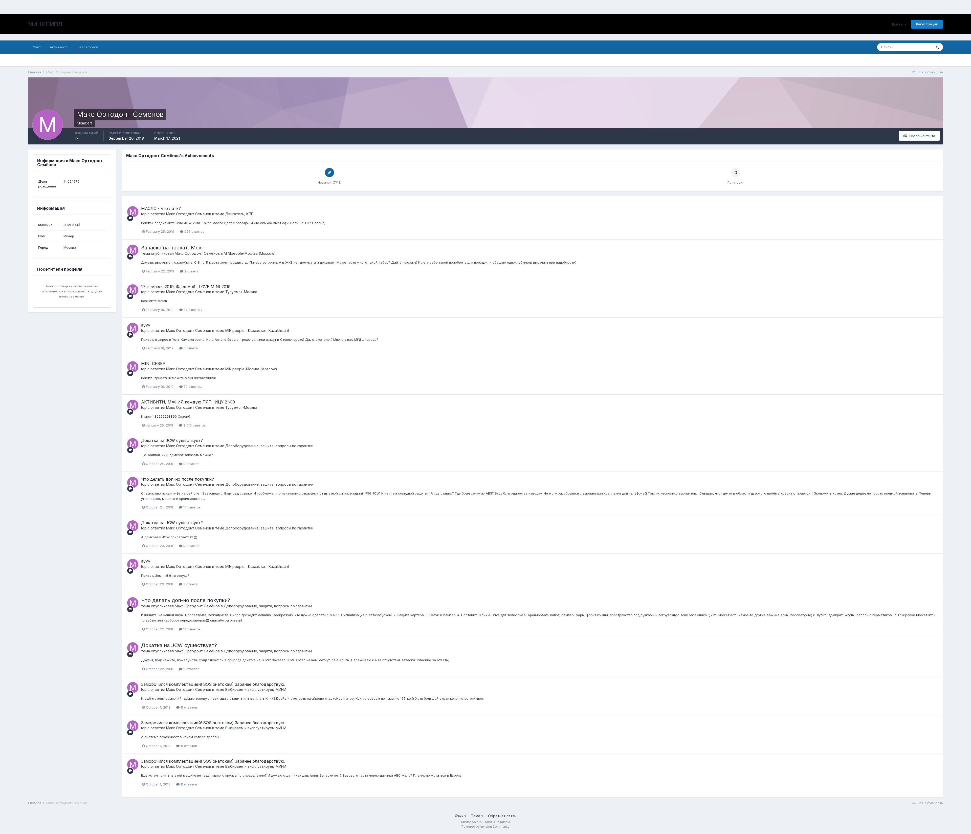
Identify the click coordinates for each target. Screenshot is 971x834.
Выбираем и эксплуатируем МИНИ (255, 689)
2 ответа (190, 271)
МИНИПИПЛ (45, 24)
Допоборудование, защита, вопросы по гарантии (269, 446)
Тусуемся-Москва (241, 292)
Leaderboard (88, 47)
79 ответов (192, 386)
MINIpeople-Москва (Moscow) (250, 253)
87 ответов (192, 310)
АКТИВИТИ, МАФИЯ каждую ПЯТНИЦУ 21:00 (188, 401)
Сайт (37, 47)
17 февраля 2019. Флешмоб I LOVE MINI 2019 (186, 286)
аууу (145, 325)
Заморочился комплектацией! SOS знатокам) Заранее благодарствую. (213, 684)
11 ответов (188, 707)
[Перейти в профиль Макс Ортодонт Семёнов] (132, 211)
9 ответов (191, 464)
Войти (898, 24)
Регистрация (927, 24)
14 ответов (191, 507)
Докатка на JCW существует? (172, 440)
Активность (59, 47)
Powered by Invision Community (485, 826)
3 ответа (190, 348)
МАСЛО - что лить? (161, 208)
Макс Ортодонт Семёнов (188, 214)
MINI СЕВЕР (153, 363)
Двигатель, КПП (239, 214)
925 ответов (194, 231)
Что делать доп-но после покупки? (177, 479)
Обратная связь (502, 816)
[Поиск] (937, 47)
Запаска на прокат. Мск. (172, 248)
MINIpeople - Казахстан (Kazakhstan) (257, 330)
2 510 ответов (194, 425)
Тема (476, 816)
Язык (459, 816)
